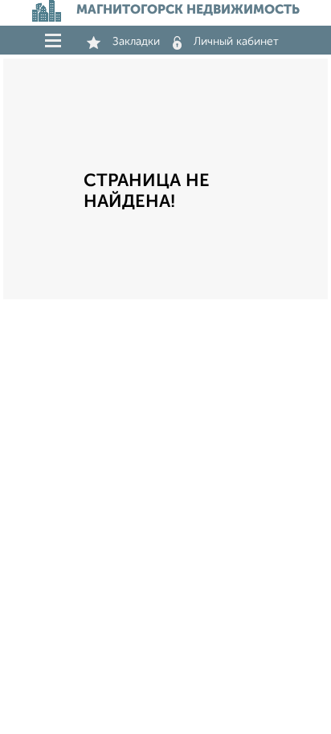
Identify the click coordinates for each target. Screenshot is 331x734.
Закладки (136, 41)
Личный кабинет (236, 41)
